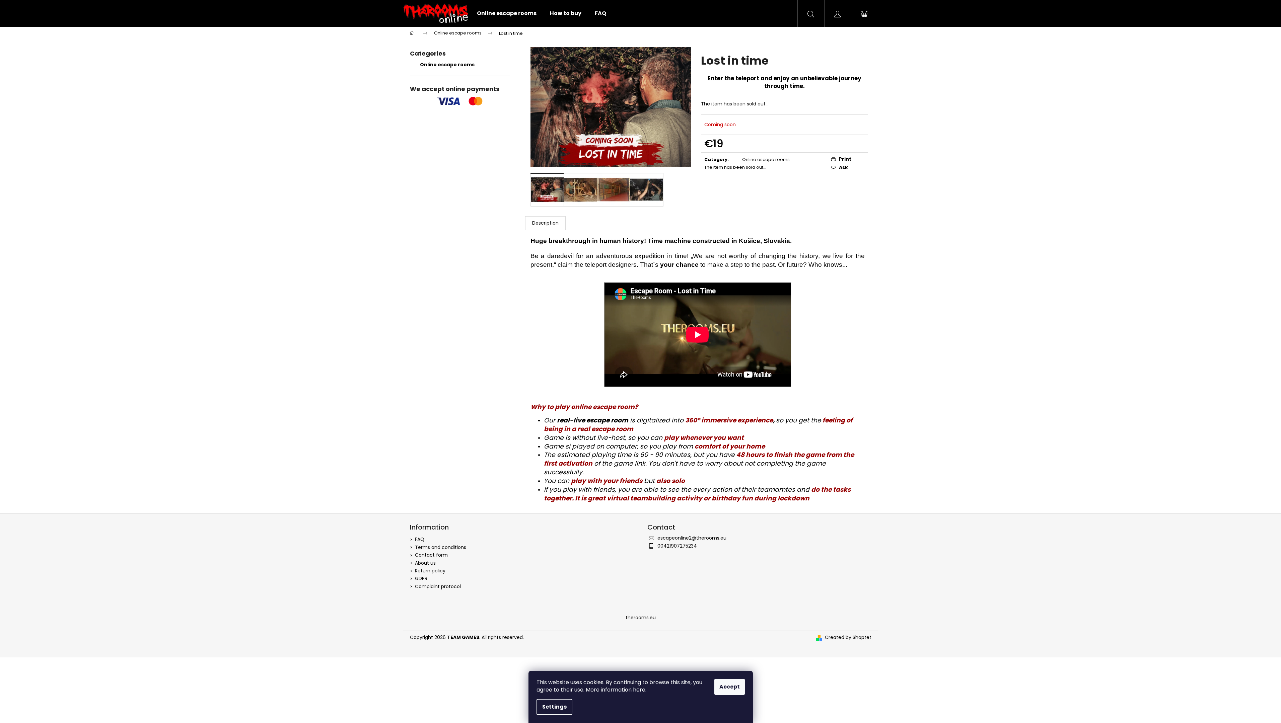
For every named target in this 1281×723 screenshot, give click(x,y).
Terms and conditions (440, 547)
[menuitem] (506, 13)
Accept (729, 687)
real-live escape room (592, 420)
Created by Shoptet (848, 637)
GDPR (421, 578)
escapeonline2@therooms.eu (691, 538)
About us (425, 563)
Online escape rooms (447, 64)
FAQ (419, 539)
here (639, 690)
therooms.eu (641, 617)
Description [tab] (545, 223)
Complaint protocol (438, 586)
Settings (554, 707)
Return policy (430, 570)
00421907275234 (677, 546)
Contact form (431, 555)
